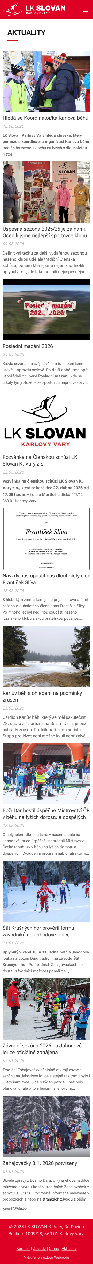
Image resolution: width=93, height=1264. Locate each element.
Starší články (14, 1209)
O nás (54, 1248)
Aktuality (69, 1248)
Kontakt (23, 1248)
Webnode (61, 1257)
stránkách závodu (57, 1199)
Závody (40, 1248)
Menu (85, 9)
